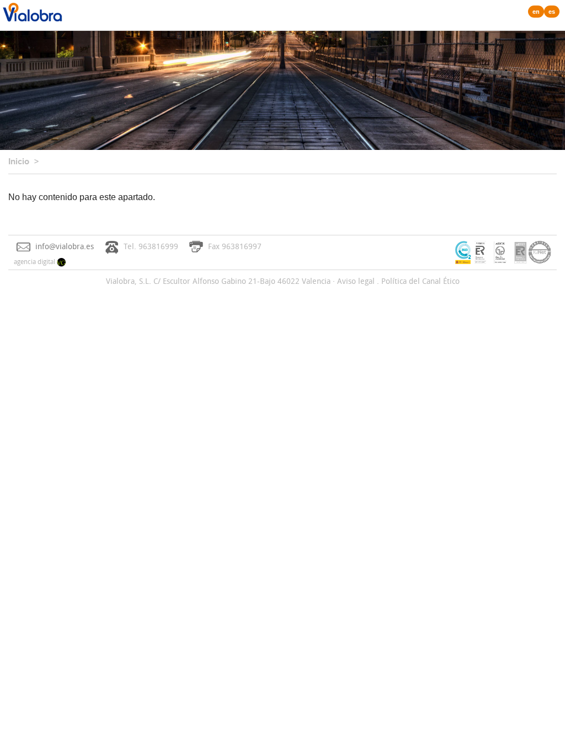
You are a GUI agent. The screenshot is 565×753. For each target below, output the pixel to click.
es (551, 11)
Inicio (18, 162)
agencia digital (35, 261)
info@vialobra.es (64, 246)
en (536, 11)
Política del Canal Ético (420, 281)
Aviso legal (356, 281)
